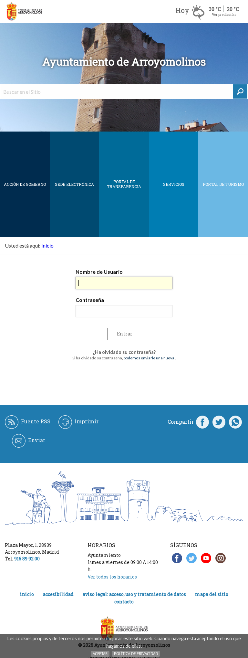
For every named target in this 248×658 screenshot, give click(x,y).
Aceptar (100, 653)
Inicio (47, 245)
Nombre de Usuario (99, 272)
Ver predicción (224, 14)
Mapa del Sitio (211, 594)
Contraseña (90, 300)
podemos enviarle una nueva (149, 358)
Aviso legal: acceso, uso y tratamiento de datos (134, 594)
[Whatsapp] (235, 421)
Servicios (173, 184)
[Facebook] (202, 421)
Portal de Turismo (223, 184)
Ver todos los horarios (112, 577)
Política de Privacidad (136, 653)
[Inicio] (24, 11)
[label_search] (240, 91)
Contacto (124, 602)
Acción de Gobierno (25, 184)
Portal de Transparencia (124, 184)
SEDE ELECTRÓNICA (74, 184)
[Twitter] (218, 421)
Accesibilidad (58, 594)
